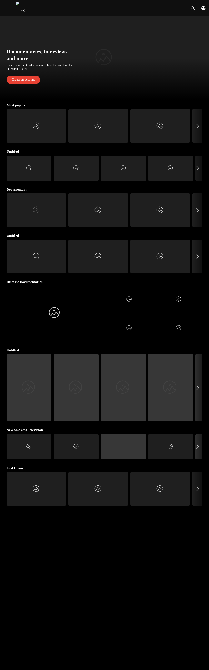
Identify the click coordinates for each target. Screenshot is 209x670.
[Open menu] (8, 8)
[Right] (197, 126)
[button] (104, 58)
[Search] (193, 8)
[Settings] (203, 8)
